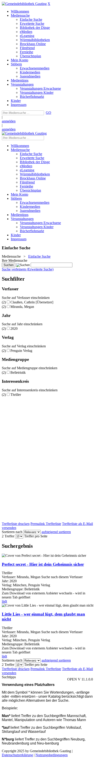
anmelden (9, 121)
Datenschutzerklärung (17, 755)
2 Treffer (8, 536)
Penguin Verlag (21, 351)
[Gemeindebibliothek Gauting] (24, 4)
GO (48, 113)
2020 (14, 328)
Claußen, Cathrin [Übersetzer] (31, 302)
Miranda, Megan (22, 307)
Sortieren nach (12, 532)
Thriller (15, 394)
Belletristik (18, 372)
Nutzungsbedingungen (51, 755)
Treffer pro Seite (35, 536)
